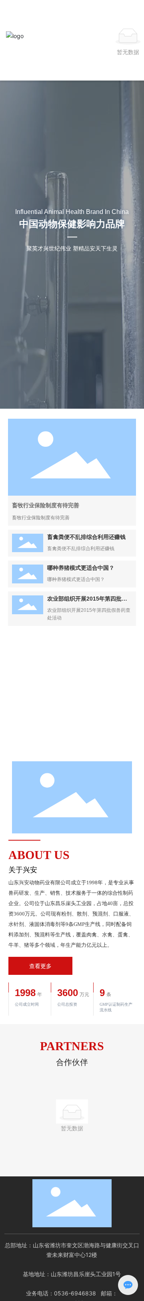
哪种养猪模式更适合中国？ (80, 568)
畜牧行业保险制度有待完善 (45, 505)
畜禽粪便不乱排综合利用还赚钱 (86, 537)
